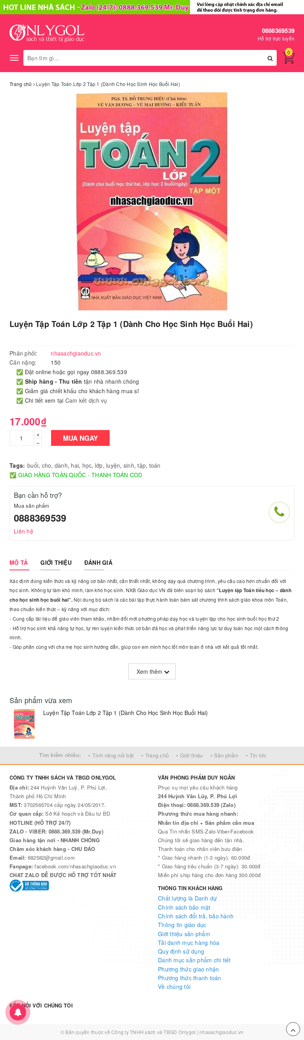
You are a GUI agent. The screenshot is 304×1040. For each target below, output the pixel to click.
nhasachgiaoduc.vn (221, 1032)
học (87, 465)
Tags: (17, 465)
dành (61, 465)
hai (75, 465)
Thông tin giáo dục (182, 925)
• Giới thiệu (189, 755)
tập (141, 465)
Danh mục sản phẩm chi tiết (194, 960)
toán (155, 465)
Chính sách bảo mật (184, 907)
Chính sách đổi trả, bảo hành (196, 916)
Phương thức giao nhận (188, 969)
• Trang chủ (155, 755)
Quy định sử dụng (181, 951)
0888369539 (278, 30)
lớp (99, 465)
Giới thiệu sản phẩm (184, 934)
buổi (32, 465)
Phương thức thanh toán (189, 978)
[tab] (19, 562)
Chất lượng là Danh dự (187, 898)
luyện (113, 465)
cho (46, 465)
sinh (129, 465)
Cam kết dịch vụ (86, 400)
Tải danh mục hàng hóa (188, 942)
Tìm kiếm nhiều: (60, 755)
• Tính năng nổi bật (111, 755)
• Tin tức (256, 755)
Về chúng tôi (174, 986)
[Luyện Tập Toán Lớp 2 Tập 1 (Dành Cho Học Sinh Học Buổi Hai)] (24, 724)
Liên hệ (23, 531)
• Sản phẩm (225, 755)
